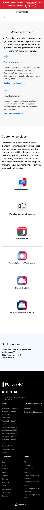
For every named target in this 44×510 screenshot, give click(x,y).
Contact (5, 475)
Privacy (26, 462)
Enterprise (27, 409)
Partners (5, 469)
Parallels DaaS (7, 446)
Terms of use (28, 469)
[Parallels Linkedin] (11, 392)
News (4, 486)
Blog (3, 462)
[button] (22, 505)
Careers (5, 496)
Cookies (27, 465)
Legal (26, 472)
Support (5, 472)
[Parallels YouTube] (15, 392)
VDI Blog (5, 465)
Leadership (6, 492)
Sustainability (7, 489)
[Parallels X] (7, 392)
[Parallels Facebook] (3, 392)
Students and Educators (33, 412)
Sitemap (5, 479)
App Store (5, 482)
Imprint (26, 485)
